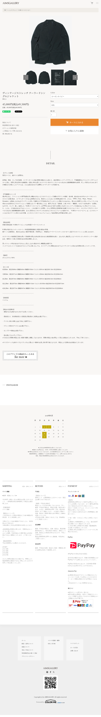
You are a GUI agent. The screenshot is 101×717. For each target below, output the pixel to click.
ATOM (53, 644)
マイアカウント (74, 643)
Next (75, 77)
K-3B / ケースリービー (24, 10)
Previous (25, 77)
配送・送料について (27, 644)
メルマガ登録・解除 (53, 640)
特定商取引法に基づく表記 (10, 125)
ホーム (24, 640)
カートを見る (74, 647)
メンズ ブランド (12, 10)
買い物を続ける (7, 134)
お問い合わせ (74, 651)
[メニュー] (97, 3)
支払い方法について (27, 650)
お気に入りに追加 (75, 130)
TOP (5, 10)
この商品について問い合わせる (12, 131)
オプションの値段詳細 (9, 128)
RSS (49, 644)
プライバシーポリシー (28, 656)
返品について (6, 122)
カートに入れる (76, 122)
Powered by (40, 702)
